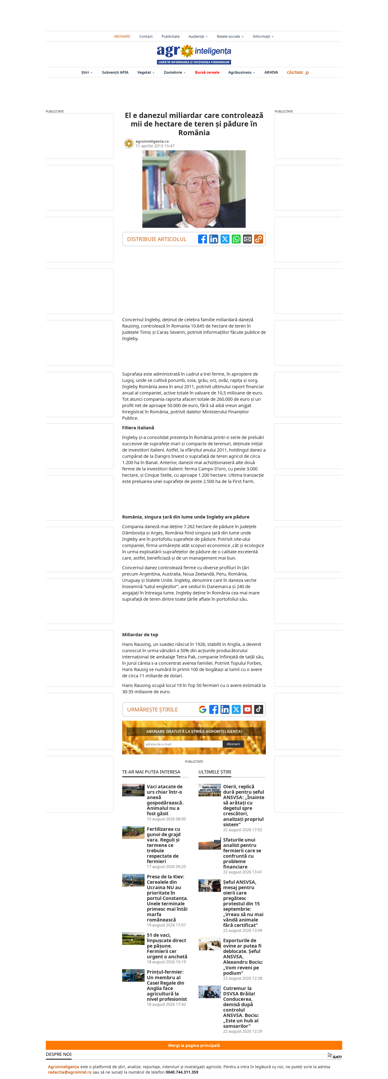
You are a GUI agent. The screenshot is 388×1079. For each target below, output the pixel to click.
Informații (261, 36)
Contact (146, 36)
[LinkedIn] (213, 239)
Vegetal (144, 72)
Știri (85, 72)
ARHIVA (271, 72)
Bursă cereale (207, 72)
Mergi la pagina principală (194, 1045)
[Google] (202, 709)
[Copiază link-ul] (258, 239)
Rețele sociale (228, 36)
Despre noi (59, 1054)
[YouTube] (247, 709)
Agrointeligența (63, 1066)
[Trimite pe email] (247, 239)
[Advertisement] (194, 16)
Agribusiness (239, 72)
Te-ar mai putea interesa (151, 772)
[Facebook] (202, 239)
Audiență (196, 36)
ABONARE (122, 36)
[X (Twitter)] (224, 239)
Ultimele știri (214, 772)
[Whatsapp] (236, 239)
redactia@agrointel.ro (70, 1072)
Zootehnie (173, 72)
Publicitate (171, 36)
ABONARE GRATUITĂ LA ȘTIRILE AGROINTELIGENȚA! (194, 731)
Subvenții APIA (115, 72)
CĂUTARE (295, 72)
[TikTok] (258, 709)
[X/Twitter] (236, 709)
